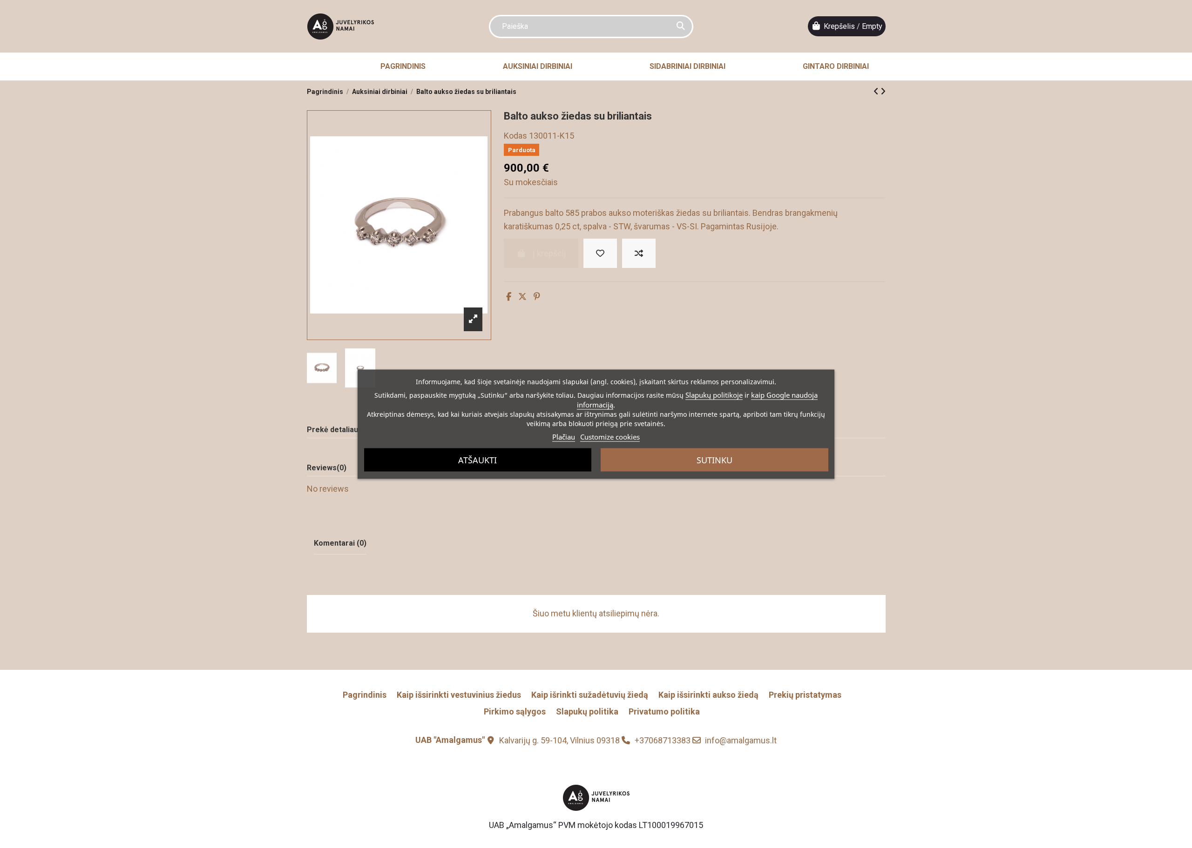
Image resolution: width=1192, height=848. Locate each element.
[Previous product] (877, 91)
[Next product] (883, 91)
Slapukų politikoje (714, 394)
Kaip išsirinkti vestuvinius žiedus (459, 695)
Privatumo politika (664, 711)
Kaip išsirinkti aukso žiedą (708, 695)
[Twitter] (522, 296)
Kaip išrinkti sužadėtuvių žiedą (589, 695)
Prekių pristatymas (805, 695)
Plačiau (563, 436)
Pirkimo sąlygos (515, 711)
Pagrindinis (364, 695)
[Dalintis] (508, 296)
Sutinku (714, 459)
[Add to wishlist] (600, 253)
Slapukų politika (587, 711)
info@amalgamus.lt (741, 740)
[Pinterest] (537, 296)
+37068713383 (663, 740)
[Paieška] (680, 26)
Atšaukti (477, 459)
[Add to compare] (639, 253)
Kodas (515, 135)
